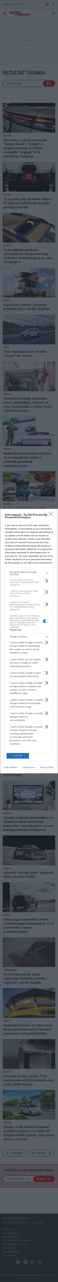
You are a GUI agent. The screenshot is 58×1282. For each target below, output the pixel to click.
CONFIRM (18, 756)
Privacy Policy (47, 767)
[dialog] (29, 641)
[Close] (52, 515)
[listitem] (29, 573)
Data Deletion (11, 767)
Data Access (29, 767)
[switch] (45, 580)
